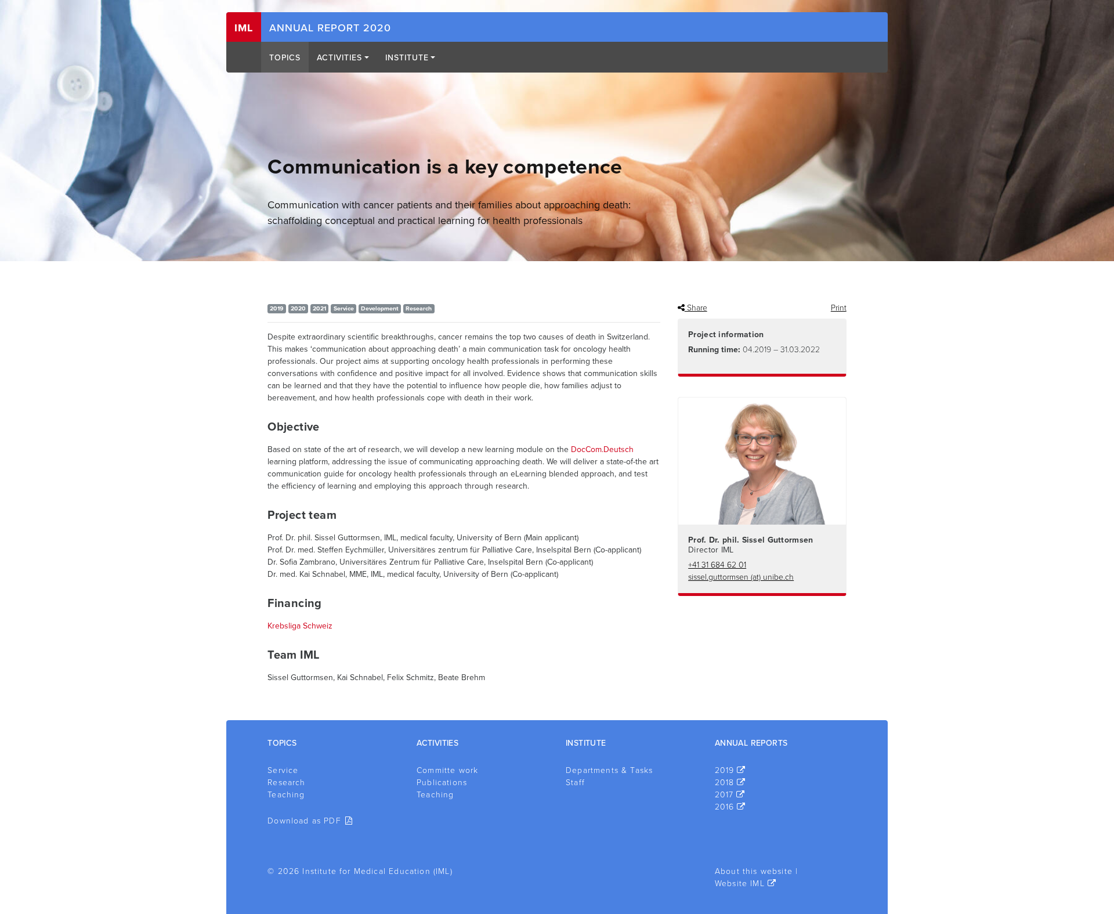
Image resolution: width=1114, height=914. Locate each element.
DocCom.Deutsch (602, 449)
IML (243, 27)
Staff (575, 782)
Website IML (740, 883)
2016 (725, 807)
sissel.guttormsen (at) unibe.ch (741, 577)
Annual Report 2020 (330, 27)
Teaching (286, 795)
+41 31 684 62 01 (717, 565)
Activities (339, 58)
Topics (285, 58)
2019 (725, 770)
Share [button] (696, 308)
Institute (407, 58)
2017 (724, 795)
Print (839, 308)
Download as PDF (304, 821)
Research (286, 782)
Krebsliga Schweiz (299, 626)
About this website (754, 871)
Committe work (447, 770)
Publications (442, 782)
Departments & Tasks (609, 770)
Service (282, 770)
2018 (725, 782)
